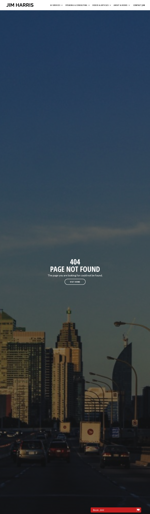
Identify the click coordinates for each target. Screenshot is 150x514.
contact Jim (139, 5)
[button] (56, 5)
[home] (20, 5)
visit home (75, 281)
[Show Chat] (138, 510)
